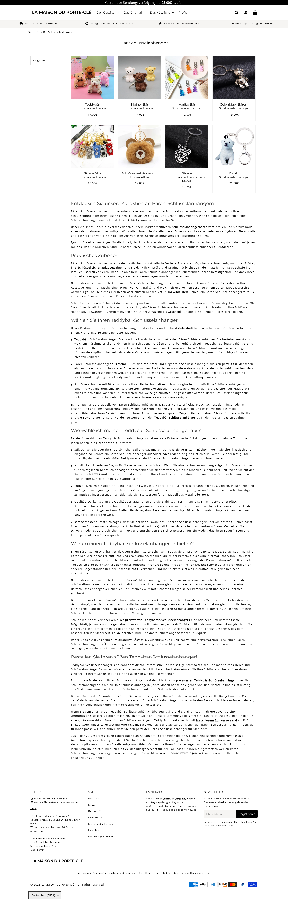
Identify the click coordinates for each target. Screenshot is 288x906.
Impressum (84, 873)
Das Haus (94, 798)
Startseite (34, 32)
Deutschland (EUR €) (43, 895)
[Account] (245, 12)
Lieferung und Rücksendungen (191, 873)
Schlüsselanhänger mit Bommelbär (139, 175)
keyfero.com (153, 806)
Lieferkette (94, 830)
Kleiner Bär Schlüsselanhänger (140, 106)
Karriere (93, 805)
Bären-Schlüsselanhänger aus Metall (187, 177)
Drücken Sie (95, 811)
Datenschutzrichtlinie (158, 873)
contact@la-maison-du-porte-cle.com (56, 802)
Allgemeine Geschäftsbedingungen (114, 873)
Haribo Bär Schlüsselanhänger (187, 106)
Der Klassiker (106, 12)
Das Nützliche (160, 12)
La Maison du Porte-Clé (57, 884)
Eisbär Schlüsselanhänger (234, 175)
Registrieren (247, 814)
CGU (140, 873)
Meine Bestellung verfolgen (50, 798)
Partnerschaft (96, 817)
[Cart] (255, 12)
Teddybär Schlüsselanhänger (93, 106)
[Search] (236, 12)
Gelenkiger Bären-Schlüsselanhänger (234, 106)
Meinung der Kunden (100, 824)
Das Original (133, 12)
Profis (182, 12)
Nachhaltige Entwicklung (103, 836)
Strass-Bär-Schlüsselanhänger (93, 175)
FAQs (33, 808)
